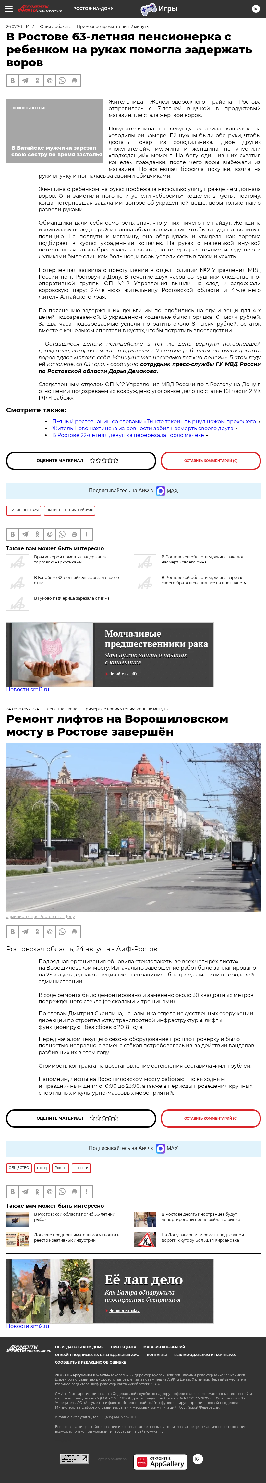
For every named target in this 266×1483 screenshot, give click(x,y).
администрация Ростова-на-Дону (40, 916)
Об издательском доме (79, 1347)
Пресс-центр (123, 1347)
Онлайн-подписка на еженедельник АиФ (97, 1355)
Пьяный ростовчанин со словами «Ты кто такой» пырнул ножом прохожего (154, 421)
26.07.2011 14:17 (20, 26)
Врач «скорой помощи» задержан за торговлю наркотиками (71, 559)
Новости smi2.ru (27, 689)
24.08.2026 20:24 (22, 709)
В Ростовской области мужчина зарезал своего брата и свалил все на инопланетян (205, 580)
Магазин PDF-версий (164, 1347)
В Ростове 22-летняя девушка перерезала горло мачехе (128, 435)
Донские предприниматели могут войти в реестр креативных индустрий (76, 1237)
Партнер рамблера (111, 1459)
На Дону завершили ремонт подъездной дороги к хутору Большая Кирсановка (203, 1237)
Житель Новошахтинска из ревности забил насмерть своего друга (142, 428)
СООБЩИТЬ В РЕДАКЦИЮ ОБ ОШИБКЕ (90, 1362)
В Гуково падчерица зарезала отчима (72, 598)
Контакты (157, 1355)
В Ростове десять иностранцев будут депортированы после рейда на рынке (201, 1217)
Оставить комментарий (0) (211, 461)
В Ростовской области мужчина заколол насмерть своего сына (203, 559)
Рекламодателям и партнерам (205, 1355)
